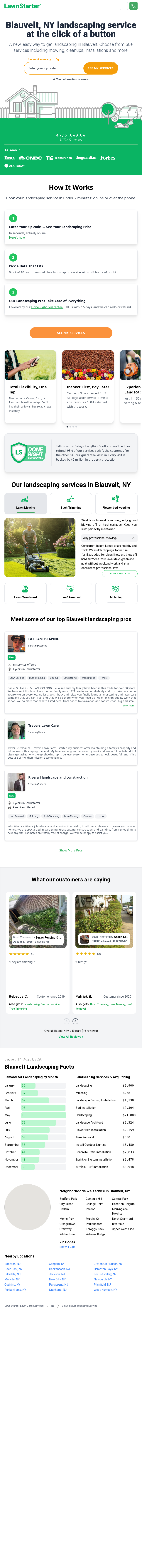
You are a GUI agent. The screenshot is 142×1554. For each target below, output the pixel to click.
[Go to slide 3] (73, 426)
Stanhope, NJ (58, 1290)
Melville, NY (12, 1279)
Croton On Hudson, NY (108, 1264)
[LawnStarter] (22, 6)
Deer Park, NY (13, 1269)
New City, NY (57, 1279)
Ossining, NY (12, 1284)
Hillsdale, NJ (12, 1274)
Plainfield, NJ (102, 1284)
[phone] (133, 6)
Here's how (17, 237)
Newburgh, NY (103, 1279)
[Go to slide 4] (76, 426)
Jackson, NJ (57, 1274)
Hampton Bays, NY (106, 1269)
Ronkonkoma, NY (15, 1290)
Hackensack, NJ (59, 1269)
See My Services (71, 333)
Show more (128, 705)
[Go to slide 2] (70, 426)
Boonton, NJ (12, 1264)
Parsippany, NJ (58, 1284)
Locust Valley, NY (105, 1274)
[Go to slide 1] (67, 426)
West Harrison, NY (105, 1290)
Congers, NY (57, 1264)
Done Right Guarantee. (47, 307)
